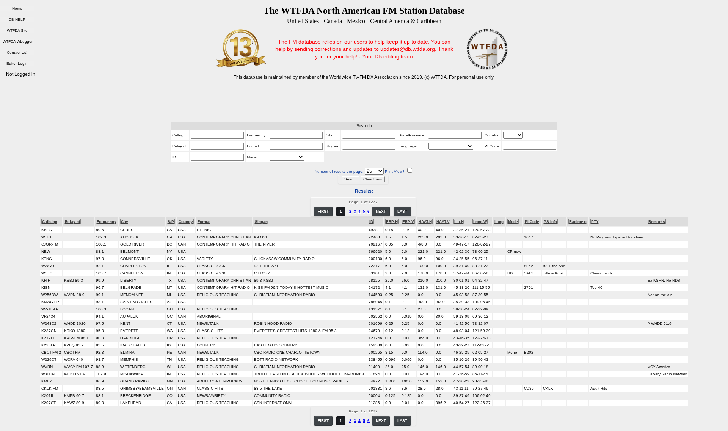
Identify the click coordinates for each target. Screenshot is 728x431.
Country (186, 221)
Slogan (261, 221)
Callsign (49, 221)
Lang (499, 221)
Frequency (106, 221)
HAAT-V (443, 221)
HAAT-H (425, 221)
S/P (171, 221)
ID (371, 221)
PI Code (532, 221)
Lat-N (459, 221)
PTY (595, 221)
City (124, 221)
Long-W (480, 221)
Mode (513, 221)
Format (204, 221)
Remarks (656, 221)
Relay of (72, 221)
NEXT (381, 211)
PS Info (550, 221)
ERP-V (408, 221)
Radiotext (578, 221)
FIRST (323, 211)
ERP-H (392, 221)
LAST (402, 211)
